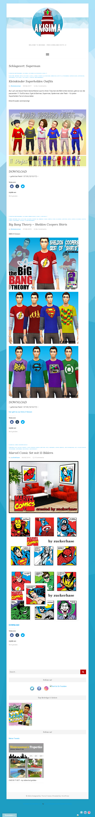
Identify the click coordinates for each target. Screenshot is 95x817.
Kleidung (25, 73)
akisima (12, 75)
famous (41, 219)
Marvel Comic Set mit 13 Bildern (31, 453)
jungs (36, 75)
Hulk (47, 447)
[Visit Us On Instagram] (46, 686)
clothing (23, 219)
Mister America (69, 447)
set (76, 447)
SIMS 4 (44, 73)
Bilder (20, 447)
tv (25, 220)
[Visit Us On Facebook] (39, 686)
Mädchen (54, 75)
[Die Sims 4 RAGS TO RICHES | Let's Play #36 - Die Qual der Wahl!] (20, 714)
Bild (16, 447)
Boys (21, 75)
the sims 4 (25, 77)
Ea (37, 219)
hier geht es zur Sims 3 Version (20, 412)
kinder (40, 75)
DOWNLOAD (18, 171)
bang (11, 219)
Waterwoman (39, 77)
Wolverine (26, 449)
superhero (81, 75)
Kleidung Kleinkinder (35, 73)
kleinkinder (46, 75)
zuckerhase (32, 449)
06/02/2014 (26, 457)
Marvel (62, 447)
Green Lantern (40, 447)
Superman (12, 77)
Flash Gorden (31, 447)
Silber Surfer (82, 447)
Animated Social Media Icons (32, 804)
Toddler (32, 77)
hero (53, 219)
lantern (64, 219)
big (19, 219)
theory (22, 220)
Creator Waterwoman (16, 73)
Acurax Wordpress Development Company (58, 804)
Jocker (57, 447)
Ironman (52, 447)
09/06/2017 (27, 86)
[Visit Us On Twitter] (32, 686)
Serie (69, 219)
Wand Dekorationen (21, 444)
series (74, 219)
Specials (43, 216)
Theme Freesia (46, 796)
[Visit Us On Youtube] (58, 686)
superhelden (73, 75)
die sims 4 (26, 75)
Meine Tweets (14, 738)
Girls (31, 75)
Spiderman (65, 75)
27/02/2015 (27, 229)
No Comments (41, 86)
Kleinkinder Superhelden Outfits (31, 81)
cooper (34, 219)
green (50, 219)
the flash (18, 77)
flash (46, 219)
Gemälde (12, 444)
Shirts (84, 219)
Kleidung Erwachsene (29, 216)
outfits (59, 75)
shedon (78, 219)
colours (29, 219)
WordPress (65, 796)
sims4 (11, 220)
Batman (17, 75)
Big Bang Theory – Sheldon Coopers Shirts (38, 224)
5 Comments (39, 457)
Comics (24, 447)
